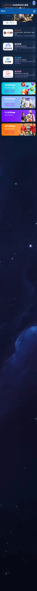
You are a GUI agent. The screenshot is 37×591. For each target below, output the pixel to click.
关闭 (34, 3)
